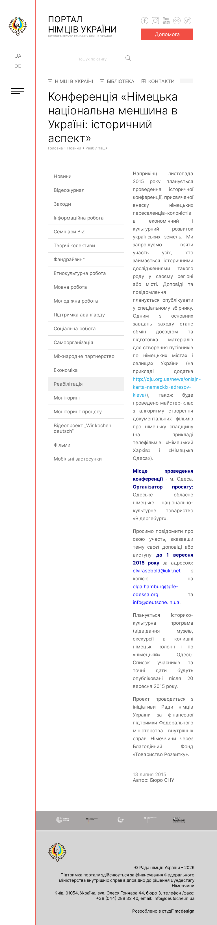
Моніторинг (67, 398)
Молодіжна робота (76, 301)
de (17, 66)
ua (17, 56)
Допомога (167, 34)
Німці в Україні (73, 81)
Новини (62, 176)
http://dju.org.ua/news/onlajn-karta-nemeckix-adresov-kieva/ (167, 387)
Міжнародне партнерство (84, 356)
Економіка (66, 370)
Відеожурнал (69, 190)
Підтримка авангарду (79, 315)
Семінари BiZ (69, 231)
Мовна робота (70, 287)
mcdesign (184, 911)
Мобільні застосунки (78, 459)
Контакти (161, 81)
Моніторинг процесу (78, 411)
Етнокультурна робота (80, 273)
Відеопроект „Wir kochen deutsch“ (82, 428)
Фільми (62, 445)
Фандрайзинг (69, 259)
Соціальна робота (75, 328)
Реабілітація (68, 384)
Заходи (62, 204)
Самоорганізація (73, 342)
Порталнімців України (82, 26)
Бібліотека (119, 81)
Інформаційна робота (79, 218)
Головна (55, 148)
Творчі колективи (74, 245)
